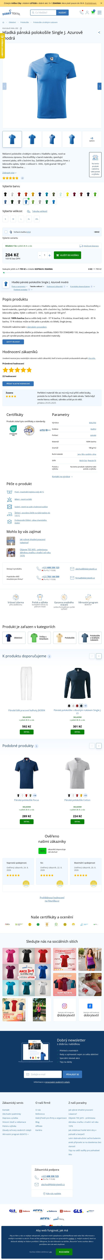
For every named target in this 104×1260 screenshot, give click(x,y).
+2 (85, 706)
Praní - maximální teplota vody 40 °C (29, 492)
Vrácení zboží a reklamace (14, 1122)
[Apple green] (95, 194)
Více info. (91, 358)
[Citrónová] (67, 194)
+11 (85, 795)
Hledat (62, 12)
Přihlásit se (72, 1074)
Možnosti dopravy (91, 246)
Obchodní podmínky (11, 1114)
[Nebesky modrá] (5, 201)
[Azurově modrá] (26, 201)
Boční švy (83, 460)
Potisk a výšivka (9, 1126)
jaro (79, 454)
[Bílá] (12, 194)
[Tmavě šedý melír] (19, 201)
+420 (50, 567)
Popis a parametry (18, 286)
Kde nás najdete (53, 1193)
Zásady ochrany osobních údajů (16, 1130)
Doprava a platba (10, 1118)
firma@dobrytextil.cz (85, 578)
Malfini (93, 429)
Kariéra (38, 1130)
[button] (99, 86)
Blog (37, 1122)
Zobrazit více (8, 172)
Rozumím (64, 1252)
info (28, 232)
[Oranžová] (26, 194)
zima (94, 454)
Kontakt (5, 1110)
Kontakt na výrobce (61, 476)
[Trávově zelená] (33, 201)
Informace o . (52, 1082)
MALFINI (92, 422)
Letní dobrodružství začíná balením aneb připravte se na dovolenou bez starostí (85, 1142)
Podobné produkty (22, 289)
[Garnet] (74, 194)
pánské (93, 435)
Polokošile (24, 22)
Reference (40, 1114)
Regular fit (92, 460)
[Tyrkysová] (47, 194)
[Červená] (19, 194)
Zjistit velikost (13, 342)
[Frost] (61, 194)
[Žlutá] (33, 194)
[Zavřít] (101, 3)
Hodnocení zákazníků (56, 286)
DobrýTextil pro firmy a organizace (51, 1118)
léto (83, 454)
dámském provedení (36, 327)
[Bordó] (81, 194)
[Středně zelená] (47, 201)
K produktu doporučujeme (81, 286)
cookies (71, 1238)
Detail (27, 732)
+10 (34, 795)
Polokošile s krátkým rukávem (45, 22)
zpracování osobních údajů (57, 1082)
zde (50, 1252)
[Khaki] (54, 194)
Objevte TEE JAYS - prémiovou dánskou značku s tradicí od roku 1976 (35, 552)
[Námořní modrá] (88, 194)
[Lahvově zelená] (12, 201)
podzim (88, 454)
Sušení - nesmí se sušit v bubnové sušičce (31, 506)
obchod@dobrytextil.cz (86, 568)
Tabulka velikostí (39, 211)
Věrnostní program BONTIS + (15, 1134)
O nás (38, 1110)
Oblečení (12, 22)
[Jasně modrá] (54, 201)
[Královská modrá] (40, 194)
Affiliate (38, 1126)
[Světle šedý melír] (40, 201)
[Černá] (5, 194)
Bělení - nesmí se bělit (23, 499)
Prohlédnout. (91, 3)
